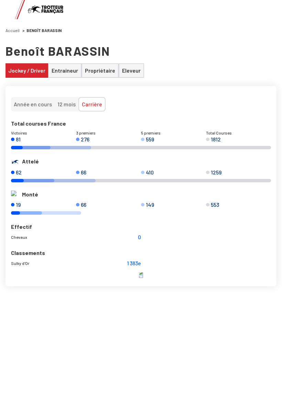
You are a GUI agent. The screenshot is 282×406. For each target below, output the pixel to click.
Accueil (13, 30)
